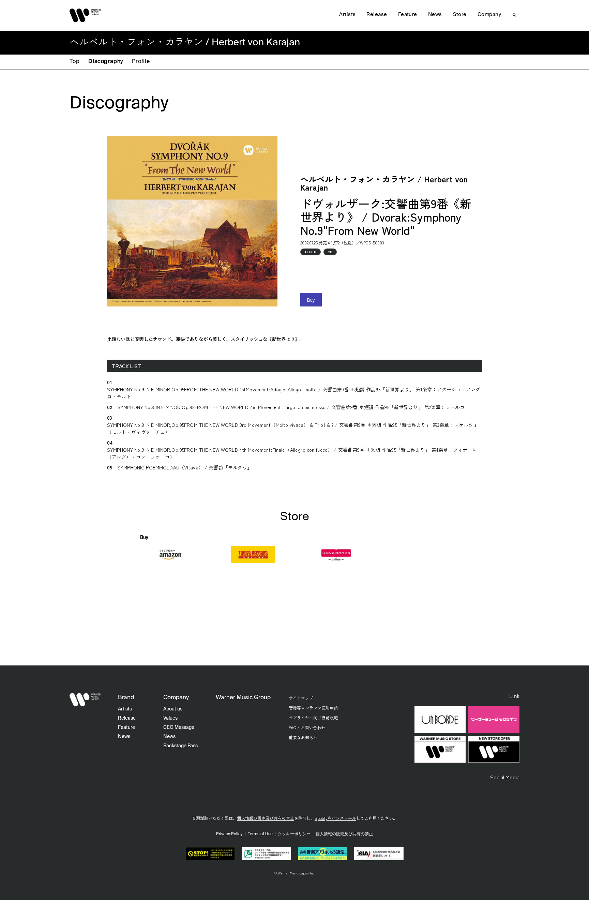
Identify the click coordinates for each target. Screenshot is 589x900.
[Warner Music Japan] (85, 699)
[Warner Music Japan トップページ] (85, 15)
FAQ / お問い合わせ (307, 727)
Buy (311, 299)
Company (489, 14)
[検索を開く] (514, 15)
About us (172, 709)
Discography (105, 61)
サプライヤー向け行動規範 (313, 717)
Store (460, 14)
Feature (407, 14)
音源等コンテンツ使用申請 (313, 707)
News (435, 14)
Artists (347, 14)
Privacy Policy (229, 834)
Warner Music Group (243, 698)
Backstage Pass (180, 746)
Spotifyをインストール (335, 818)
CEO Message (178, 727)
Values (170, 718)
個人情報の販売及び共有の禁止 (265, 818)
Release (376, 14)
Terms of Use (260, 834)
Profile (141, 61)
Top (74, 61)
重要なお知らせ (303, 737)
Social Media (504, 777)
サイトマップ (301, 698)
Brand (126, 698)
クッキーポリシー (294, 834)
